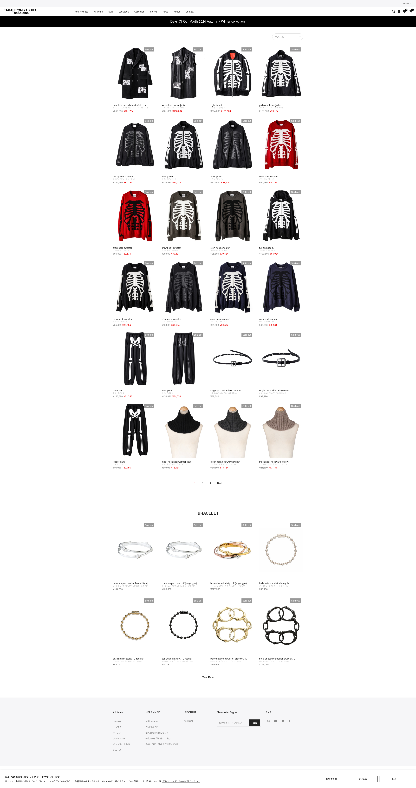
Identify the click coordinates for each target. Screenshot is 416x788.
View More (208, 677)
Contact (190, 11)
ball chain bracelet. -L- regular (274, 584)
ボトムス (117, 732)
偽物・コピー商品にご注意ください (162, 744)
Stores (153, 11)
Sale (110, 11)
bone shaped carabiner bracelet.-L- (277, 659)
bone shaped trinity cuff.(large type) (228, 584)
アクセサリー (119, 738)
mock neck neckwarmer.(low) (177, 463)
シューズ (117, 749)
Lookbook (124, 11)
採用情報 (188, 720)
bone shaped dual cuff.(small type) (130, 584)
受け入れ (363, 779)
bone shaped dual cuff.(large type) (179, 584)
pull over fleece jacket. (271, 106)
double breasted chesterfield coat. (131, 106)
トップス (117, 727)
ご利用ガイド (151, 727)
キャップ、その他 (121, 744)
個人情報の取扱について (157, 732)
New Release (81, 11)
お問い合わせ (151, 721)
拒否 (394, 779)
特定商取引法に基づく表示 (158, 738)
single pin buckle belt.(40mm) (274, 391)
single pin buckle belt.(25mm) (225, 391)
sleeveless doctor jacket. (174, 106)
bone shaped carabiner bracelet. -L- (228, 659)
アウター (117, 721)
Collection (139, 11)
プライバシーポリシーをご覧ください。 (181, 781)
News (165, 11)
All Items (98, 11)
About (177, 11)
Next (219, 482)
